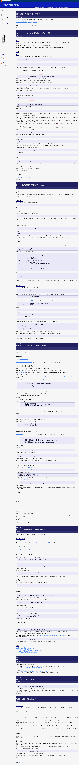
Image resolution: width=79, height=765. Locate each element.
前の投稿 (76, 760)
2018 (3, 39)
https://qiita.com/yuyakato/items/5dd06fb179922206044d (26, 652)
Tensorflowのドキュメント (21, 409)
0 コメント (22, 27)
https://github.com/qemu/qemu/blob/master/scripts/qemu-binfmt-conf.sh (52, 635)
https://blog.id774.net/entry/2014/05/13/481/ (24, 177)
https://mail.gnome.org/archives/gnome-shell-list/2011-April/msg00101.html (29, 667)
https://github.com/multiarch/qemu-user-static (24, 649)
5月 (3, 34)
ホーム (47, 760)
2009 (3, 48)
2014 (3, 43)
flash (2, 12)
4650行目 (36, 379)
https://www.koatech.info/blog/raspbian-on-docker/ (25, 647)
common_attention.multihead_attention (68, 376)
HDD (2, 13)
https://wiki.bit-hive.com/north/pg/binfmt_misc (24, 651)
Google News (3, 55)
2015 (3, 42)
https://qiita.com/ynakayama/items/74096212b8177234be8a (27, 176)
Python (2, 18)
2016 (3, 41)
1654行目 (61, 460)
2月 (3, 35)
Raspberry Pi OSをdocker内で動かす (30, 529)
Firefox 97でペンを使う (25, 680)
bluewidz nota (11, 4)
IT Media (2, 56)
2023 (3, 27)
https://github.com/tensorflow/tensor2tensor (24, 362)
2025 (3, 25)
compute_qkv (42, 379)
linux (21, 36)
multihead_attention (19, 434)
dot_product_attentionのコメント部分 (23, 479)
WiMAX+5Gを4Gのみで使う (27, 699)
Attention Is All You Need (24, 359)
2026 (3, 24)
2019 (3, 38)
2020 (3, 37)
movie (2, 16)
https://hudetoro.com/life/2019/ (26, 736)
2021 (3, 36)
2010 (3, 47)
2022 (3, 28)
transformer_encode (22, 372)
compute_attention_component (35, 393)
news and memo (4, 17)
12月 (3, 29)
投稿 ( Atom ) (20, 762)
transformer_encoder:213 (46, 389)
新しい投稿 (18, 760)
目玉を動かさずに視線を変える (28, 14)
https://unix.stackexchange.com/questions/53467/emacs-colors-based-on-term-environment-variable (34, 245)
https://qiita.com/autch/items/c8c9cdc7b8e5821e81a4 (25, 648)
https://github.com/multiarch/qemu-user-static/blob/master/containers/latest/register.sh (34, 626)
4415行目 (57, 401)
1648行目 (20, 447)
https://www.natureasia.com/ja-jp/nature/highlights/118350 (26, 22)
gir (17, 659)
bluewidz (3, 63)
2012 (3, 45)
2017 (3, 40)
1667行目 (30, 467)
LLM (1, 15)
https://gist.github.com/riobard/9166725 (26, 300)
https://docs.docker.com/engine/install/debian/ (42, 542)
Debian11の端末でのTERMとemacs (30, 185)
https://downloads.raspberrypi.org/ (26, 549)
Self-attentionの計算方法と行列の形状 (31, 346)
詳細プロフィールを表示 (5, 65)
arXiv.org (2, 58)
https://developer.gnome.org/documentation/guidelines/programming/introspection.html (31, 671)
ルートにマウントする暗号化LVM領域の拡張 (33, 33)
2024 (3, 26)
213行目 (57, 376)
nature (2, 57)
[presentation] (30, 452)
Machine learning (23, 349)
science (21, 17)
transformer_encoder (44, 376)
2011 (3, 46)
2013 (3, 44)
